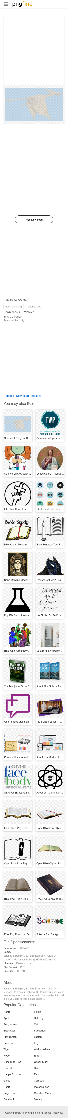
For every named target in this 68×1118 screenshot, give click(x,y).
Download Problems (28, 396)
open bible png (13, 306)
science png (34, 306)
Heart (6, 1011)
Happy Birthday (12, 1074)
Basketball (9, 1030)
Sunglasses (10, 1024)
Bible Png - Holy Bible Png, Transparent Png (28, 899)
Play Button (10, 1036)
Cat (36, 1024)
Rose (6, 1055)
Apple (6, 1018)
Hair (36, 1068)
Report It (8, 396)
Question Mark (42, 1093)
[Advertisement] (34, 51)
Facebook (9, 1099)
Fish (36, 1074)
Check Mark (41, 1061)
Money (38, 1099)
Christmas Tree (12, 1061)
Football (7, 1068)
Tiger (6, 1049)
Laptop (38, 1036)
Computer (39, 1080)
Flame (37, 1011)
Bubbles (8, 1043)
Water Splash (41, 1086)
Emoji (37, 1055)
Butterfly (39, 1018)
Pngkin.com (10, 1093)
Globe (6, 1080)
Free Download (34, 219)
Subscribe (40, 1030)
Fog (36, 1043)
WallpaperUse (42, 1049)
